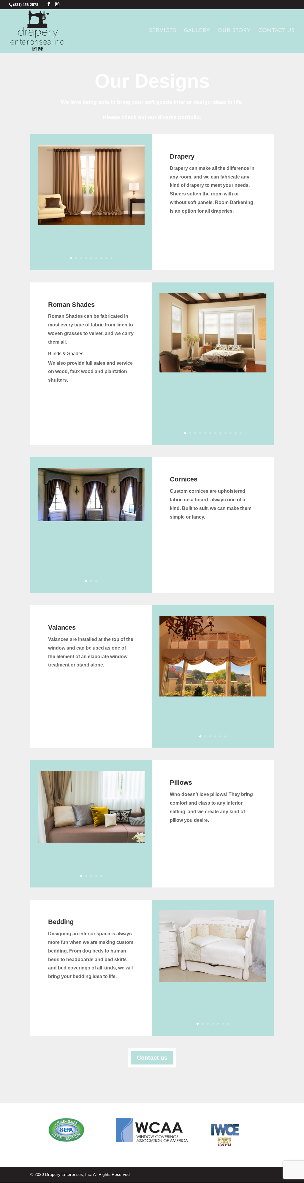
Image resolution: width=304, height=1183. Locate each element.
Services (162, 31)
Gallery (197, 31)
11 (236, 433)
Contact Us (276, 31)
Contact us (152, 1057)
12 (241, 433)
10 (230, 433)
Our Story (234, 31)
